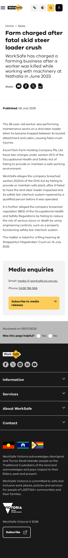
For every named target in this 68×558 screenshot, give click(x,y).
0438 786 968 (28, 288)
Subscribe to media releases (25, 303)
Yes (44, 336)
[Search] (50, 7)
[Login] (59, 7)
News (21, 26)
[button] (3, 7)
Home (9, 26)
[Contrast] (42, 7)
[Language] (34, 7)
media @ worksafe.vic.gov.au (37, 281)
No (55, 336)
